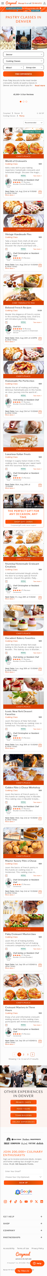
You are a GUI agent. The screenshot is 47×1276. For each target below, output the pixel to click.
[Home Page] (11, 3)
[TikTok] (16, 1201)
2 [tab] (23, 101)
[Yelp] (21, 1201)
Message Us (22, 3)
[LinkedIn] (42, 1201)
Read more (40, 86)
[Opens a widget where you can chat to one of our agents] (37, 1263)
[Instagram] (5, 1201)
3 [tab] (26, 101)
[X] (36, 1201)
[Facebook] (10, 1201)
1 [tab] (20, 101)
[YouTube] (26, 1201)
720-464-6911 (36, 3)
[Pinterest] (31, 1201)
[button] (2, 3)
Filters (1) (25, 1270)
